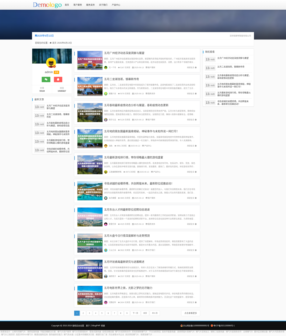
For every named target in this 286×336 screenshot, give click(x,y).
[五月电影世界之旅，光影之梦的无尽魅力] (89, 295)
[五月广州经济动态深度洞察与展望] (89, 60)
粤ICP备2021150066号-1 (224, 326)
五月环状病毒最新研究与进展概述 (124, 261)
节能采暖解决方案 (48, 331)
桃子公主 (112, 120)
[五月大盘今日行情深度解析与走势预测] (89, 243)
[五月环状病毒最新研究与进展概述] (89, 269)
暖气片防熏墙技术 (80, 331)
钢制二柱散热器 (218, 331)
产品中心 (116, 5)
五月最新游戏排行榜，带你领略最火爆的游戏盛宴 (133, 157)
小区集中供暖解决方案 (85, 334)
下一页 (135, 313)
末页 (145, 313)
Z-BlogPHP (95, 326)
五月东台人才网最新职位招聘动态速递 (127, 209)
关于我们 (103, 5)
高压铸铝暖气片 (132, 334)
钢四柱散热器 (33, 331)
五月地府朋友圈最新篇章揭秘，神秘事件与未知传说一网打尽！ (141, 131)
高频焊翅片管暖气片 (186, 331)
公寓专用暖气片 (19, 331)
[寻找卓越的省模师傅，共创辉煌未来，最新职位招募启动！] (89, 191)
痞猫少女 (112, 94)
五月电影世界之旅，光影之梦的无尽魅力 (128, 287)
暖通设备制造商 (41, 334)
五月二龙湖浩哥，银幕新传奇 (121, 79)
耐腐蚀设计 (6, 331)
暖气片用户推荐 (64, 331)
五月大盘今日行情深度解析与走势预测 (127, 235)
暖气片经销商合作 (123, 331)
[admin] (51, 64)
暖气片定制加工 (202, 331)
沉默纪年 (112, 302)
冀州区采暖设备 (261, 331)
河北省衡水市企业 (116, 334)
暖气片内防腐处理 (276, 331)
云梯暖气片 (248, 331)
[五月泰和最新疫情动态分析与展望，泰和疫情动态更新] (89, 112)
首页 (67, 5)
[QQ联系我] (58, 79)
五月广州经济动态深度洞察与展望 (124, 53)
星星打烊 (112, 224)
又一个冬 (112, 68)
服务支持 (90, 5)
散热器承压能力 (56, 334)
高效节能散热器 (169, 331)
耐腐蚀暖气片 (146, 334)
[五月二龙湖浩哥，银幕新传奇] (89, 86)
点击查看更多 (190, 313)
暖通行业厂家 (101, 334)
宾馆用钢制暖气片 (140, 331)
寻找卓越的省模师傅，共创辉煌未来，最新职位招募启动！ (139, 183)
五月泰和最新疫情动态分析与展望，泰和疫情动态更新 (136, 105)
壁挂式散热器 (95, 331)
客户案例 (77, 5)
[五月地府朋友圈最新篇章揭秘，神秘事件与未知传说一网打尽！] (89, 138)
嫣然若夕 (112, 276)
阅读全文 (190, 68)
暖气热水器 (68, 334)
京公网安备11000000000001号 (196, 326)
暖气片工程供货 (8, 334)
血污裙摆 (112, 198)
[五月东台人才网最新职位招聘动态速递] (89, 217)
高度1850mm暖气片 (24, 334)
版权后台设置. (78, 326)
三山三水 (112, 250)
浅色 (110, 146)
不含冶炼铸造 (155, 331)
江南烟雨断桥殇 (115, 172)
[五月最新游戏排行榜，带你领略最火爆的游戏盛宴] (89, 164)
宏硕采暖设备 (108, 331)
